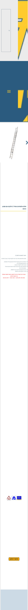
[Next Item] (27, 142)
